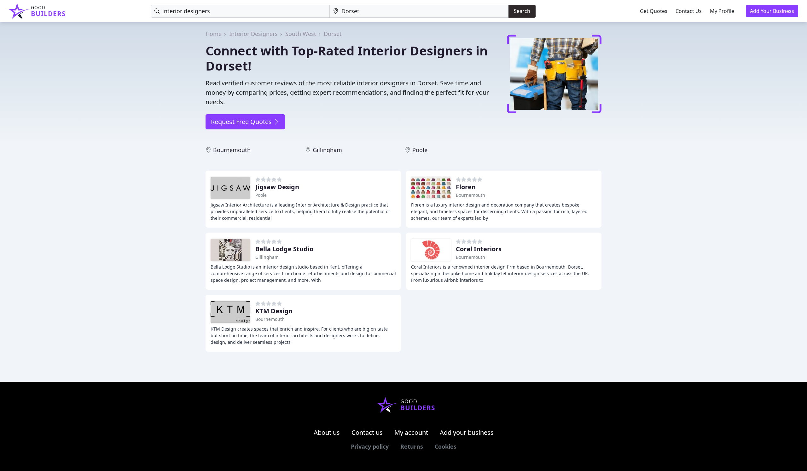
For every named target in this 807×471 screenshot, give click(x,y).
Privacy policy (370, 446)
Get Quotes (653, 11)
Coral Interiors (479, 249)
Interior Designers (253, 33)
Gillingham (327, 150)
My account (411, 432)
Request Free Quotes (242, 121)
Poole (419, 150)
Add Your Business (772, 11)
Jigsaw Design (277, 187)
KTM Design (274, 311)
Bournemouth (232, 150)
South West (300, 33)
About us (327, 432)
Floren (466, 187)
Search (522, 11)
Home (214, 33)
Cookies (445, 446)
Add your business (467, 432)
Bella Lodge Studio (284, 249)
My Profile (722, 11)
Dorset (333, 33)
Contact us (367, 432)
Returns (411, 446)
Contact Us (689, 11)
